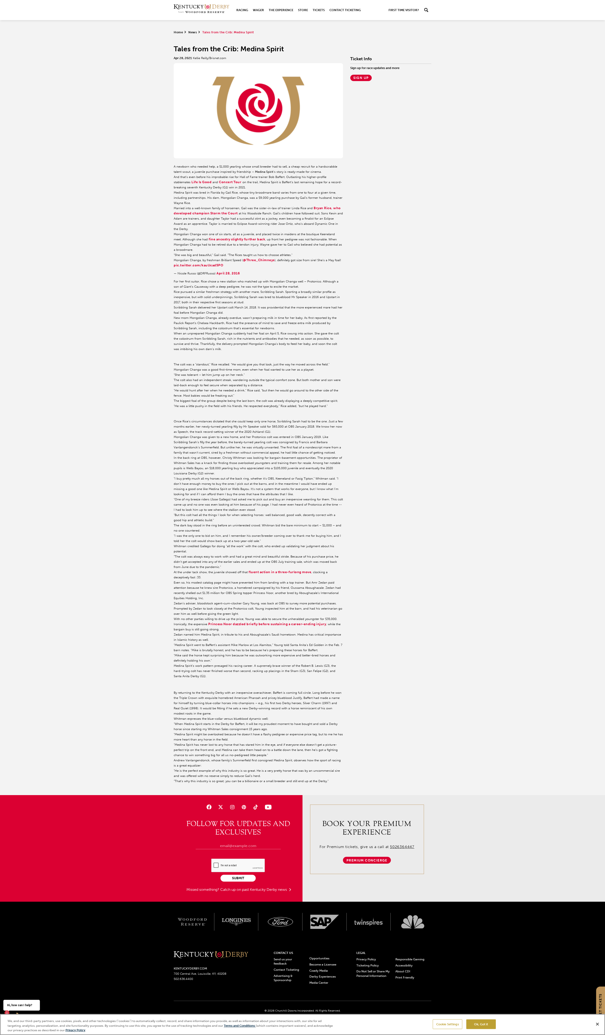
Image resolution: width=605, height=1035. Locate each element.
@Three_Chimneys (259, 260)
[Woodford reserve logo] (192, 922)
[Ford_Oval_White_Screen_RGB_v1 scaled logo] (280, 922)
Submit (238, 878)
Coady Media (318, 970)
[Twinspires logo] (369, 922)
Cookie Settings (447, 1024)
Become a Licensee (322, 964)
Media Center (318, 982)
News (192, 32)
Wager (258, 10)
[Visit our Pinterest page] (244, 807)
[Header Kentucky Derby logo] (201, 10)
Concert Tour (230, 182)
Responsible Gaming (409, 959)
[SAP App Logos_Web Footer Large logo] (324, 922)
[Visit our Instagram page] (232, 807)
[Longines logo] (236, 922)
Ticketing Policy (367, 965)
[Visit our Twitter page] (220, 807)
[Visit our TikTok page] (255, 807)
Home (178, 32)
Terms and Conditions (240, 1025)
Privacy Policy (366, 959)
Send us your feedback (283, 961)
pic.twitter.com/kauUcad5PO (198, 265)
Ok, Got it (481, 1024)
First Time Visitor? (404, 10)
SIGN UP (361, 78)
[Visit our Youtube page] (267, 807)
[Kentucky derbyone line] (211, 955)
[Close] (597, 1024)
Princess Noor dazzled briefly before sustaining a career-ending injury (267, 624)
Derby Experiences (322, 976)
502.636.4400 (183, 979)
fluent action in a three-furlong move (280, 572)
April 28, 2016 (228, 273)
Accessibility (404, 965)
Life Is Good (201, 182)
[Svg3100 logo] (412, 922)
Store (303, 10)
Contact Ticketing (345, 10)
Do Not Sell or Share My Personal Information (373, 973)
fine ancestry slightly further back (237, 239)
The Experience (281, 10)
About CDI (402, 971)
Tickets (319, 10)
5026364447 (402, 846)
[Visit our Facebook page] (208, 807)
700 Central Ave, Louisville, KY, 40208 (200, 973)
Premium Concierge (366, 860)
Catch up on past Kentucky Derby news (254, 889)
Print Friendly (404, 977)
